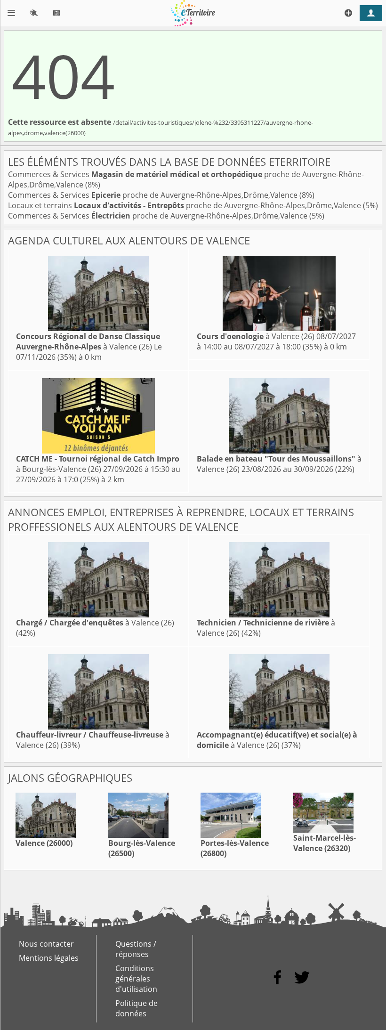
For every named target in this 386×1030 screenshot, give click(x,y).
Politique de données (136, 1008)
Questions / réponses (135, 949)
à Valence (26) (88, 341)
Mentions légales (49, 958)
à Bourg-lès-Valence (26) (97, 464)
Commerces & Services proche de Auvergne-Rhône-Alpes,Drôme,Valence (153, 195)
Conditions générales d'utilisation (136, 978)
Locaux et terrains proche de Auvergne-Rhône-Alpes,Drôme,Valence (185, 205)
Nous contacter (46, 944)
